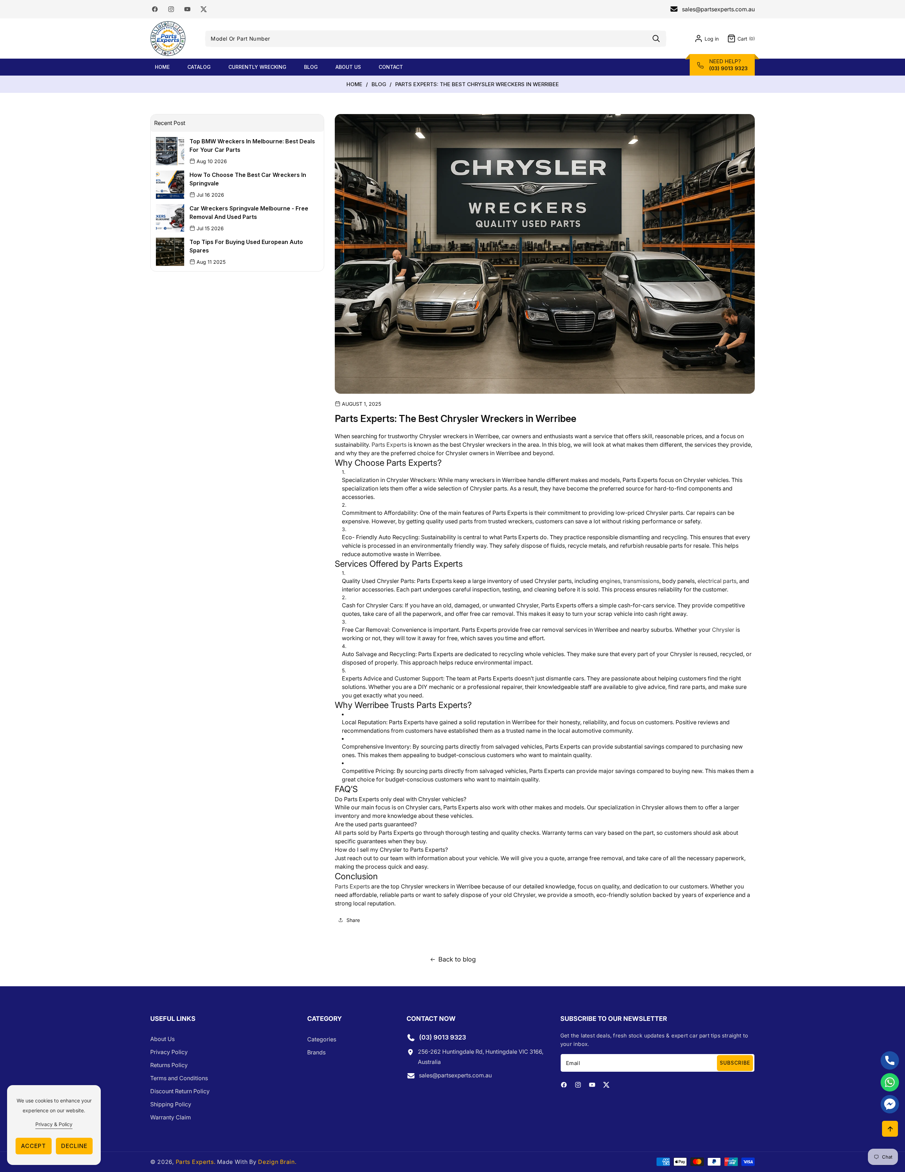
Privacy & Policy (53, 1124)
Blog (379, 84)
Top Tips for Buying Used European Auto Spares (246, 246)
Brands (316, 1052)
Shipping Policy (170, 1104)
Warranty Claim (170, 1117)
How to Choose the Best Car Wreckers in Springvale (247, 179)
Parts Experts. (196, 1161)
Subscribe (735, 1063)
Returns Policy (169, 1065)
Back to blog (457, 959)
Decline (74, 1145)
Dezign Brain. (277, 1161)
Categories (321, 1039)
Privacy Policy (169, 1052)
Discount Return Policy (180, 1091)
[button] (737, 38)
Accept (33, 1145)
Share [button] (353, 920)
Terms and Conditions (179, 1078)
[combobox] (435, 39)
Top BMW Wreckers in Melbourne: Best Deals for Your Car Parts (252, 145)
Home (354, 84)
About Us (162, 1039)
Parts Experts (353, 886)
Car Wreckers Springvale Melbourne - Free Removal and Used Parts (248, 212)
